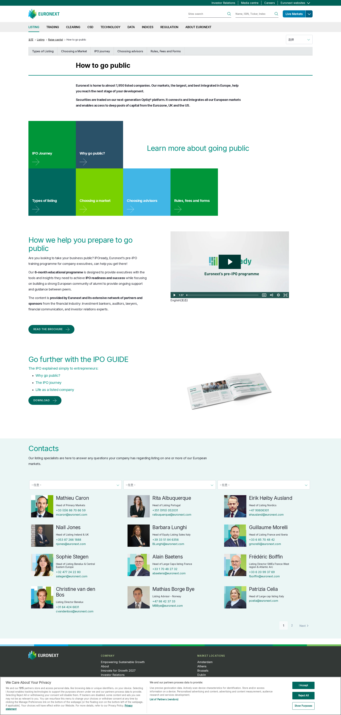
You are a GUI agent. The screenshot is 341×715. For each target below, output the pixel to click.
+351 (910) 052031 (165, 510)
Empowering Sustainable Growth (123, 662)
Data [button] (131, 27)
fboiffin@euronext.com (264, 576)
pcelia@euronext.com (263, 600)
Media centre (249, 3)
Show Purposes (303, 705)
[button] (309, 13)
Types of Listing (43, 51)
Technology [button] (110, 27)
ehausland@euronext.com (266, 514)
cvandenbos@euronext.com (74, 611)
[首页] (43, 14)
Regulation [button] (169, 27)
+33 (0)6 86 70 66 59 (71, 510)
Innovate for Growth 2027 (118, 670)
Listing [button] (33, 27)
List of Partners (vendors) (164, 699)
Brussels (202, 670)
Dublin (201, 675)
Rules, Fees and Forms (166, 51)
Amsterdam (205, 662)
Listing (41, 39)
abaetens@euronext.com (169, 573)
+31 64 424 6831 (67, 607)
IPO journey (102, 51)
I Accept (303, 685)
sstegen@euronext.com (71, 576)
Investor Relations (223, 3)
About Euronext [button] (198, 27)
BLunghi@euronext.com (168, 544)
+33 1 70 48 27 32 (164, 569)
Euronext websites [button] (293, 3)
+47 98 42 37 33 (163, 601)
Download (41, 400)
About (105, 666)
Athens (201, 666)
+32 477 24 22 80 (68, 572)
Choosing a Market (74, 51)
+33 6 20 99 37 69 (262, 572)
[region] (170, 696)
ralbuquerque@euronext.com (171, 514)
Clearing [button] (73, 27)
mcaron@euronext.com (71, 514)
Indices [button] (147, 27)
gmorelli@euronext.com (265, 544)
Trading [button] (52, 27)
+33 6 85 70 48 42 (262, 539)
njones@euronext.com (71, 544)
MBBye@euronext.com (167, 605)
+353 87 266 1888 (68, 539)
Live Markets (294, 14)
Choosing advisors (130, 51)
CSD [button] (90, 27)
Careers (269, 3)
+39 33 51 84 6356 (165, 539)
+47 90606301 (259, 510)
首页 (30, 39)
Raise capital (55, 39)
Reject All (303, 695)
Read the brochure (48, 329)
